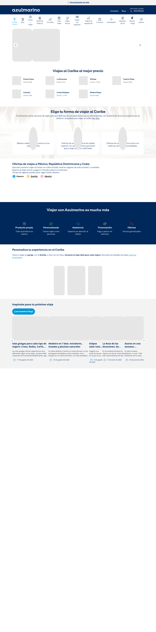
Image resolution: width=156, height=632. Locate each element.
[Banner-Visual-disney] (22, 45)
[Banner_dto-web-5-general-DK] (46, 45)
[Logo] (26, 10)
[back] (16, 45)
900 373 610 (139, 11)
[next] (140, 45)
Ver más (95, 118)
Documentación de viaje (79, 2)
